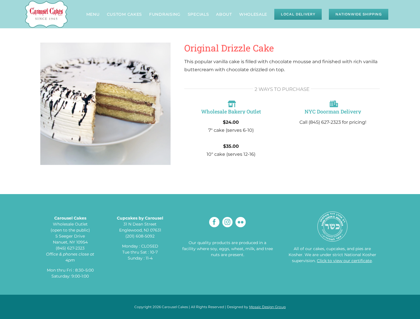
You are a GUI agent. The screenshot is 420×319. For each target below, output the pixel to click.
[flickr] (240, 222)
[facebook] (214, 222)
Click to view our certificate (344, 260)
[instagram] (227, 222)
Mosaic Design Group (267, 307)
